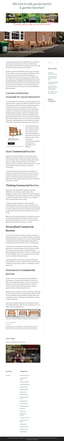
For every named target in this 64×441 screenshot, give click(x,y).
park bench (50, 47)
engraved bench (28, 47)
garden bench (23, 392)
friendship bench (36, 47)
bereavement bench (24, 375)
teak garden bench (26, 48)
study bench (17, 328)
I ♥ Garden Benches (11, 322)
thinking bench (24, 328)
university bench (35, 48)
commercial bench (10, 47)
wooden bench (23, 431)
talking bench (18, 48)
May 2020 (8, 375)
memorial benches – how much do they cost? (53, 78)
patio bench (23, 411)
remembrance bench (10, 48)
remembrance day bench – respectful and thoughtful (52, 87)
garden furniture (24, 394)
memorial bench (24, 403)
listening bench (44, 47)
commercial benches (19, 47)
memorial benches (24, 406)
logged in (14, 342)
